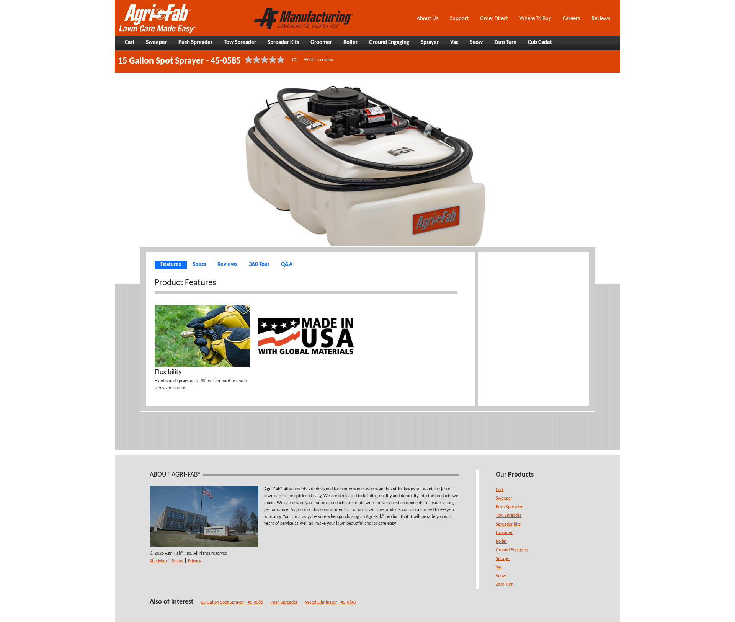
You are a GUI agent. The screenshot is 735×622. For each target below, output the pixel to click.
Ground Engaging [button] (389, 43)
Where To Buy (535, 18)
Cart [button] (129, 43)
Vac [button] (454, 43)
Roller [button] (350, 43)
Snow (501, 576)
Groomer (504, 533)
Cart (499, 490)
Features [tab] (170, 265)
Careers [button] (571, 18)
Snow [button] (476, 43)
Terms (177, 561)
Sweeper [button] (156, 43)
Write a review (318, 59)
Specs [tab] (199, 265)
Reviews (600, 18)
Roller (501, 541)
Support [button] (459, 18)
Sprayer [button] (430, 43)
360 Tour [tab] (259, 265)
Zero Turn (504, 584)
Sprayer (503, 559)
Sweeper (504, 498)
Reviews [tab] (227, 265)
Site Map (158, 561)
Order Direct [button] (494, 18)
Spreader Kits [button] (283, 43)
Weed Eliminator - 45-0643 (330, 602)
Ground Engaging (512, 550)
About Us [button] (427, 18)
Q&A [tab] (286, 265)
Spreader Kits (508, 524)
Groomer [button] (321, 43)
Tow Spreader (508, 515)
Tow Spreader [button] (240, 43)
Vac (499, 567)
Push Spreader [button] (195, 43)
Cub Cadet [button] (540, 43)
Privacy (194, 561)
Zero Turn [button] (505, 43)
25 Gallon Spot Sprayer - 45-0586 (232, 602)
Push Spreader (509, 507)
